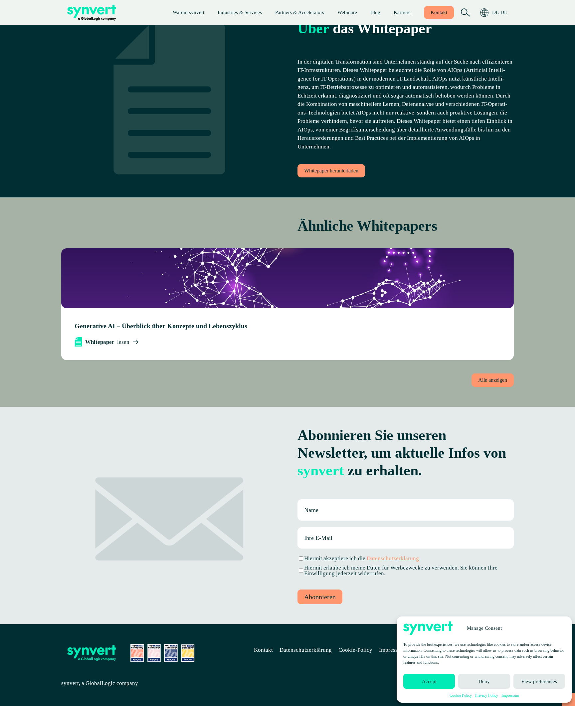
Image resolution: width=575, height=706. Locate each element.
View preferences (539, 681)
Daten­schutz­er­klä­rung (306, 650)
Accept (429, 681)
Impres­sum (510, 695)
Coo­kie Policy (461, 695)
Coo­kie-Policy (355, 650)
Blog (375, 12)
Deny (484, 681)
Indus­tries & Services (240, 12)
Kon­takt (439, 12)
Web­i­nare (347, 12)
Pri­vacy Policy (486, 695)
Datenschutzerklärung (393, 558)
